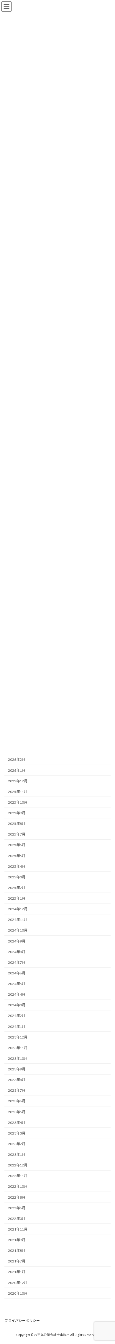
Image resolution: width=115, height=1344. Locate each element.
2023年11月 (17, 1048)
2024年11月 (17, 919)
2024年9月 (16, 941)
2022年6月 (16, 1208)
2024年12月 (17, 909)
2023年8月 (16, 1080)
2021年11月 (17, 1229)
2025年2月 (16, 887)
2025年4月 (16, 866)
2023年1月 (16, 1154)
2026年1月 (16, 770)
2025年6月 (16, 845)
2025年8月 (16, 823)
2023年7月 (16, 1090)
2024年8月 (16, 952)
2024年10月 (17, 930)
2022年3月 (16, 1218)
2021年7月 (16, 1261)
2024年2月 (16, 1016)
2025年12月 (17, 781)
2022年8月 (16, 1197)
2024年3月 (16, 1005)
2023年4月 (16, 1122)
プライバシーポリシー (22, 1320)
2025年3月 (16, 877)
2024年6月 (16, 973)
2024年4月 (16, 994)
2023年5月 (16, 1112)
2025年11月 (17, 791)
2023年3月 (16, 1133)
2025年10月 (17, 802)
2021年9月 (16, 1240)
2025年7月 (16, 834)
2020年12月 (17, 1282)
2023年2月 (16, 1144)
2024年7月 (16, 962)
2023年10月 (17, 1058)
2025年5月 (16, 856)
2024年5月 (16, 983)
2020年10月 (17, 1293)
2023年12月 (17, 1037)
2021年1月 (16, 1272)
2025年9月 (16, 813)
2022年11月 (17, 1176)
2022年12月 (17, 1165)
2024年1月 (16, 1026)
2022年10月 (17, 1186)
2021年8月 (16, 1250)
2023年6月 (16, 1101)
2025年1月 (16, 898)
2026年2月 (16, 760)
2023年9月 (16, 1069)
